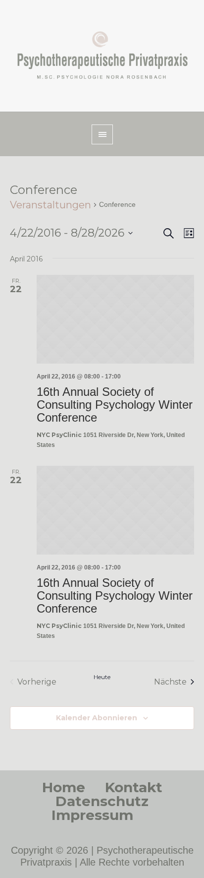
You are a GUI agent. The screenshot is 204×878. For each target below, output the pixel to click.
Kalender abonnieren (96, 717)
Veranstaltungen (50, 205)
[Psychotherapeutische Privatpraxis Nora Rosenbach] (102, 56)
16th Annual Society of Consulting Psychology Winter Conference (115, 404)
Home (63, 787)
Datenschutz (102, 801)
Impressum (92, 815)
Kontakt (133, 787)
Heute (102, 677)
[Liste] (187, 233)
